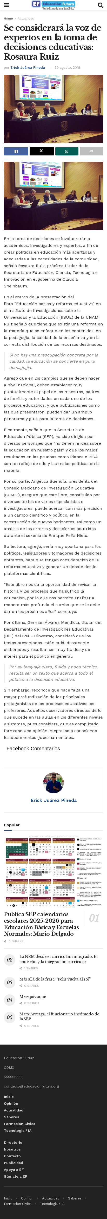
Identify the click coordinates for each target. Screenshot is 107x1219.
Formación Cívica (19, 1124)
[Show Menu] (6, 5)
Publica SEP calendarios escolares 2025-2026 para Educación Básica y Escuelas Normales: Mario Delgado (41, 924)
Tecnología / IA (17, 1130)
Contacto (12, 1156)
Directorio (13, 1142)
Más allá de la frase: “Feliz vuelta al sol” (55, 979)
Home (8, 18)
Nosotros (12, 1149)
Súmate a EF (15, 1176)
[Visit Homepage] (53, 5)
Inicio (9, 1097)
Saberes (11, 1117)
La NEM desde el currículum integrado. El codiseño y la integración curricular (58, 959)
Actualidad (26, 18)
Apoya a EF (14, 1169)
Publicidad (13, 1163)
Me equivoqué (32, 996)
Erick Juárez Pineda (27, 68)
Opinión (11, 1103)
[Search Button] (100, 5)
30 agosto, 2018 (67, 68)
